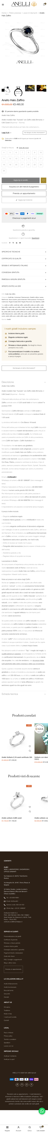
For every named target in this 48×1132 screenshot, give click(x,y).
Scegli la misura (8, 148)
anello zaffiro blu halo (10, 311)
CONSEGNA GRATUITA (10, 272)
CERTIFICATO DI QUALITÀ (11, 258)
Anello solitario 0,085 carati (12, 818)
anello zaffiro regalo (22, 316)
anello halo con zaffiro (15, 307)
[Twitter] (13, 242)
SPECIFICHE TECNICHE (11, 252)
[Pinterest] (20, 242)
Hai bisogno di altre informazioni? (34, 132)
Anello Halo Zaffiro (26, 307)
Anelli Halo (11, 297)
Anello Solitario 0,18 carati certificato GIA (17, 757)
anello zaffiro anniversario (18, 309)
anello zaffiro (35, 307)
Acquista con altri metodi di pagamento (24, 187)
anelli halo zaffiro (18, 305)
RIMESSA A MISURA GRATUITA (13, 279)
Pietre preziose (15, 13)
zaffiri (29, 316)
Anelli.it (9, 319)
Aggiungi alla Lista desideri (43, 180)
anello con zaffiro (35, 305)
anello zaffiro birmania (32, 309)
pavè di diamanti (30, 13)
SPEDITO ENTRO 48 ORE (11, 286)
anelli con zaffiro (8, 305)
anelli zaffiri (27, 305)
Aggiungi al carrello (21, 180)
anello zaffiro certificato (34, 311)
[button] (44, 5)
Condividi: (4, 242)
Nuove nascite (13, 299)
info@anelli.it (11, 477)
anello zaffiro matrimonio (31, 314)
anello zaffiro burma (21, 311)
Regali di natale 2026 (15, 301)
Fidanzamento (25, 297)
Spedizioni (35, 238)
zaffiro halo (35, 316)
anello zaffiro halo (19, 314)
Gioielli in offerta (34, 297)
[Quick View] (30, 751)
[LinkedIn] (16, 242)
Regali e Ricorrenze (26, 301)
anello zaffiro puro (11, 316)
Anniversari (17, 297)
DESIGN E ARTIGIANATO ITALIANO (15, 265)
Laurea (41, 297)
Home (4, 13)
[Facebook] (9, 242)
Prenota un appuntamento (24, 193)
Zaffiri (42, 301)
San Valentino (37, 301)
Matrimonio (5, 299)
